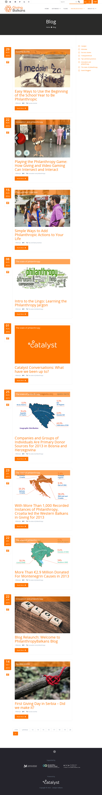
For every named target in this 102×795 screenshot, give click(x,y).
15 (43, 730)
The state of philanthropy (28, 261)
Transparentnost (86, 56)
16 (49, 730)
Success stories (23, 51)
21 (15, 733)
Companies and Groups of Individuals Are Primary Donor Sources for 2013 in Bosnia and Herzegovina (41, 444)
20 (70, 730)
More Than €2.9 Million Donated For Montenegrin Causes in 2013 (42, 574)
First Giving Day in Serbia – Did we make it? (40, 705)
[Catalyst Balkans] (15, 2)
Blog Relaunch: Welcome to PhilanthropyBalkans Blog (37, 639)
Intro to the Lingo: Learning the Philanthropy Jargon (41, 303)
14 (38, 730)
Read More (20, 108)
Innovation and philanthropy (29, 122)
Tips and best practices (27, 192)
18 (59, 730)
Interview (84, 49)
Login (95, 1)
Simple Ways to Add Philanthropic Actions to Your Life (39, 234)
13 (32, 730)
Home (48, 27)
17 (54, 730)
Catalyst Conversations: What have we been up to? (39, 369)
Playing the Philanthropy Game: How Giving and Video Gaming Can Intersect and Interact (41, 165)
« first (16, 730)
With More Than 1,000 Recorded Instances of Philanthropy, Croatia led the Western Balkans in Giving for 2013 (42, 511)
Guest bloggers (86, 70)
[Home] (15, 9)
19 (65, 730)
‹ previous (25, 730)
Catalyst (83, 46)
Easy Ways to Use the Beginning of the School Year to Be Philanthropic (41, 95)
